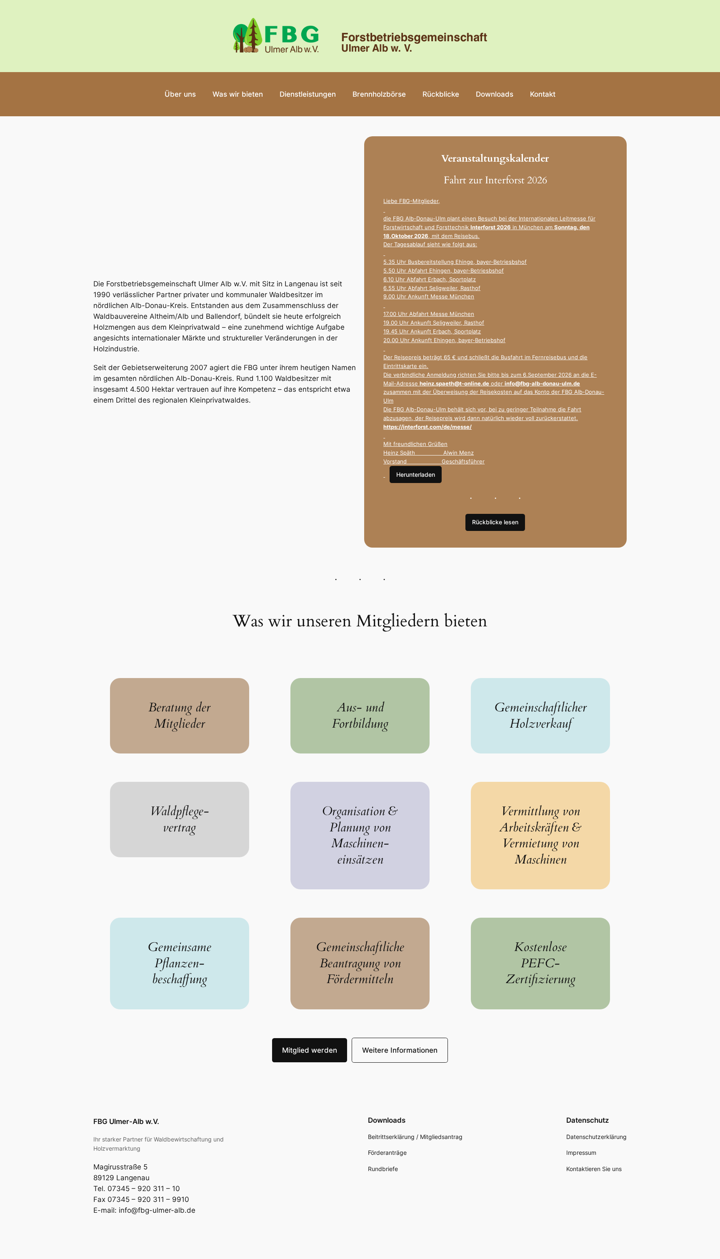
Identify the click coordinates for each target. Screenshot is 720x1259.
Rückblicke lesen (495, 522)
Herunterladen (415, 474)
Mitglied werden (309, 1050)
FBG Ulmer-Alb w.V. (126, 1121)
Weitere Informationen (400, 1050)
